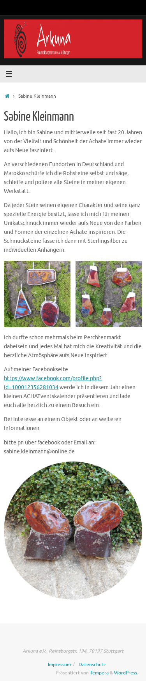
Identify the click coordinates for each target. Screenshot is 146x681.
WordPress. (126, 673)
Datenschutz (92, 665)
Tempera (99, 673)
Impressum (59, 665)
